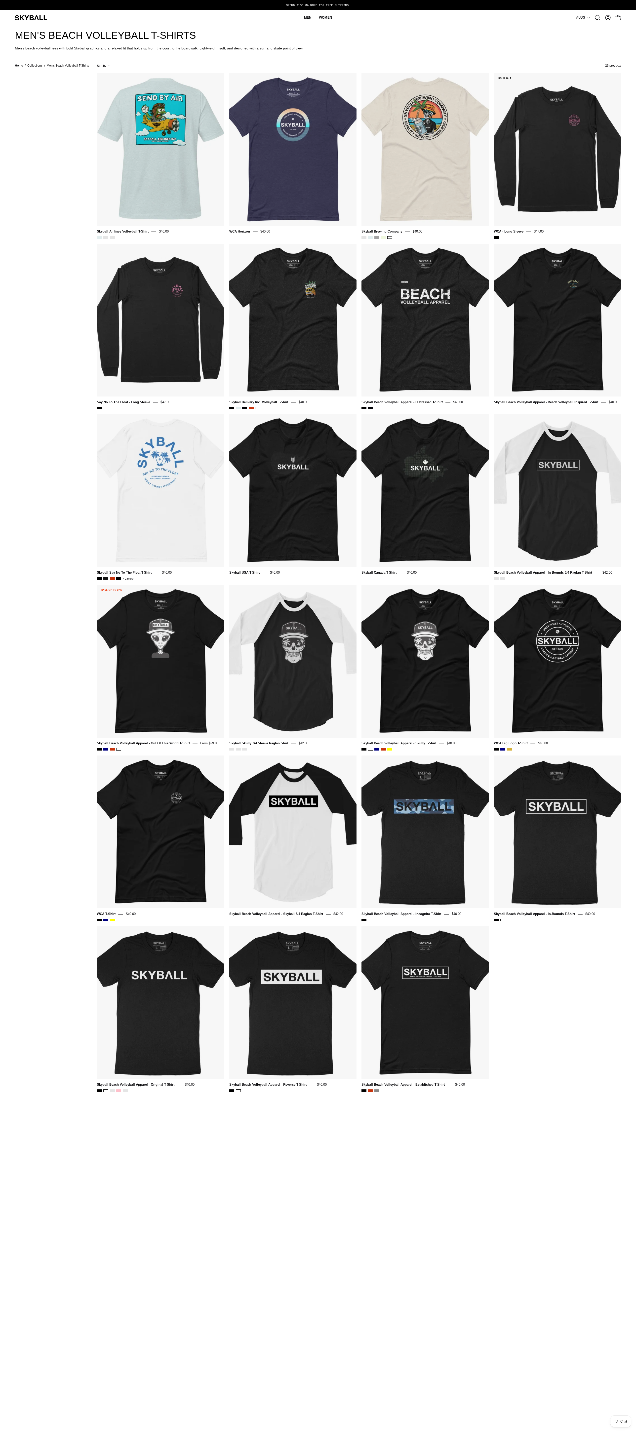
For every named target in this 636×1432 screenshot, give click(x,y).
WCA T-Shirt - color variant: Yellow (112, 920)
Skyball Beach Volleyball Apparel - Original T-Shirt (135, 1085)
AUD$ (580, 17)
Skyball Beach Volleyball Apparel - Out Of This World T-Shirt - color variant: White (118, 749)
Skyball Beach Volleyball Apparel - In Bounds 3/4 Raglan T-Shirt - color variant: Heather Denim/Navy (502, 578)
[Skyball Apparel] (31, 17)
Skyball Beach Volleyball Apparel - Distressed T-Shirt (402, 402)
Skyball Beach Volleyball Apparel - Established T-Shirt (403, 1085)
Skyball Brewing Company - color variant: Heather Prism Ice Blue (370, 237)
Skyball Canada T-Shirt (379, 573)
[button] (597, 17)
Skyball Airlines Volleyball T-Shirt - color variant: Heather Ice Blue (105, 237)
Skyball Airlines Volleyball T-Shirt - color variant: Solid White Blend (112, 237)
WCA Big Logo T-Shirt (511, 743)
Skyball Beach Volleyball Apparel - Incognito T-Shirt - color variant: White (370, 920)
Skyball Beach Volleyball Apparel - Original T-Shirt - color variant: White (105, 1090)
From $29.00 (209, 743)
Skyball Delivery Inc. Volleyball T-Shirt (258, 402)
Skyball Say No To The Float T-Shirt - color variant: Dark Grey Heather (105, 578)
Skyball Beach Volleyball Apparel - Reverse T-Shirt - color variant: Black (231, 1090)
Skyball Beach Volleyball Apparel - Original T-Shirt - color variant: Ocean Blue (112, 1090)
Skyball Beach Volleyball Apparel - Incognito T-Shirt (401, 914)
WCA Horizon (239, 231)
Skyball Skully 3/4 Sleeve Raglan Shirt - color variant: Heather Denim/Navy (238, 749)
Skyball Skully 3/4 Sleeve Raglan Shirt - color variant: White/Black (244, 749)
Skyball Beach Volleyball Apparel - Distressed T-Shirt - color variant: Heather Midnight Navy (370, 408)
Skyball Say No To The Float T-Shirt (124, 573)
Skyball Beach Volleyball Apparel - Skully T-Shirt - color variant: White (370, 749)
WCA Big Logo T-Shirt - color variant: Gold (509, 749)
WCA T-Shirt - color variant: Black (99, 920)
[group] (318, 5)
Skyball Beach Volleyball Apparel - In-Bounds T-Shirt (534, 914)
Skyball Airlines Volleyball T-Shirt (123, 231)
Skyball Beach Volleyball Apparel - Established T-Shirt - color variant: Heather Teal (376, 1090)
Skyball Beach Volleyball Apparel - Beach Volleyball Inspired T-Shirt (546, 402)
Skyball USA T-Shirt (244, 573)
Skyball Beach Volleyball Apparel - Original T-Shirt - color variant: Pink (118, 1090)
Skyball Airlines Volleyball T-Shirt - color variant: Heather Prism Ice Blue (99, 237)
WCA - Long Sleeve (508, 231)
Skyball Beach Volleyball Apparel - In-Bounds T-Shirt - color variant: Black (496, 920)
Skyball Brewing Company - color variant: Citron (383, 237)
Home (19, 65)
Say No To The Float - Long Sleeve (123, 402)
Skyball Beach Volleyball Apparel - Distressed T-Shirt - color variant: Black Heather (363, 408)
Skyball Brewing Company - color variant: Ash (376, 237)
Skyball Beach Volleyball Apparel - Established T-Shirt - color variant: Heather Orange (370, 1090)
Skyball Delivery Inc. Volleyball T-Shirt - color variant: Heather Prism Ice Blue (238, 408)
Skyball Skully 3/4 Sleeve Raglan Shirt (258, 743)
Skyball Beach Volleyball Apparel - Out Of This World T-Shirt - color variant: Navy (105, 749)
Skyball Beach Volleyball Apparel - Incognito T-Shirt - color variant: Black (363, 920)
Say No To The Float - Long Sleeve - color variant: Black (99, 408)
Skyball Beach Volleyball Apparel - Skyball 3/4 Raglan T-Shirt (276, 914)
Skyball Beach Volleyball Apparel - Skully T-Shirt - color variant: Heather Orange (383, 749)
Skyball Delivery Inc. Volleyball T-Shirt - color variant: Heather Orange (251, 408)
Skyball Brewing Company (381, 231)
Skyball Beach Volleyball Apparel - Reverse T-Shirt (268, 1085)
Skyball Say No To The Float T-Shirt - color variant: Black (118, 578)
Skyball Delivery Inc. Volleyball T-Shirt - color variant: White (257, 408)
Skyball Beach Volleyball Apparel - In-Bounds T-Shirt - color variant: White (502, 920)
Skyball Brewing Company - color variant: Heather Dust (363, 237)
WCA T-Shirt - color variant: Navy (105, 920)
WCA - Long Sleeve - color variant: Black (496, 237)
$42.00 (607, 573)
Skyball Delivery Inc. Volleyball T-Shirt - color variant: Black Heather (231, 408)
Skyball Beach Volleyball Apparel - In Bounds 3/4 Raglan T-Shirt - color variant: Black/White (496, 578)
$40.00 (164, 231)
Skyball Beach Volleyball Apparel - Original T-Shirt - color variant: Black (99, 1090)
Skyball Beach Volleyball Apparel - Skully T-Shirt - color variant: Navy (376, 749)
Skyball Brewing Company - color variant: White (389, 237)
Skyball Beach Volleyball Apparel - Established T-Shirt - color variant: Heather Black (363, 1090)
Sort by (101, 65)
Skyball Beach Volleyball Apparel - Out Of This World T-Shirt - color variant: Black (99, 749)
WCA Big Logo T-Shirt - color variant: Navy (502, 749)
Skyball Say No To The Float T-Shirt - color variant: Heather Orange (112, 578)
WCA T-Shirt (106, 914)
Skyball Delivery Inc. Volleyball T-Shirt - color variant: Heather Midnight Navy (244, 408)
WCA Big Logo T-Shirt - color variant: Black (496, 749)
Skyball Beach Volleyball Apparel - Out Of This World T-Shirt (143, 743)
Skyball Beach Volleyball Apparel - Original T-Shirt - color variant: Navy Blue (125, 1090)
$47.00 (539, 231)
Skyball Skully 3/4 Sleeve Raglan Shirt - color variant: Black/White (231, 749)
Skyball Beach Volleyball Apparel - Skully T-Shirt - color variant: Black (363, 749)
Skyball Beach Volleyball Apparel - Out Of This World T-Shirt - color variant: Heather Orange (112, 749)
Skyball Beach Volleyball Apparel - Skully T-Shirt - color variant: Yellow (389, 749)
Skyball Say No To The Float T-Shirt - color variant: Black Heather (99, 578)
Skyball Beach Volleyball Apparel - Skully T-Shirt (398, 743)
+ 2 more (128, 578)
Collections (34, 65)
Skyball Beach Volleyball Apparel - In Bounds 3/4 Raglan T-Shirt (543, 573)
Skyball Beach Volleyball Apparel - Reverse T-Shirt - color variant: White (238, 1090)
